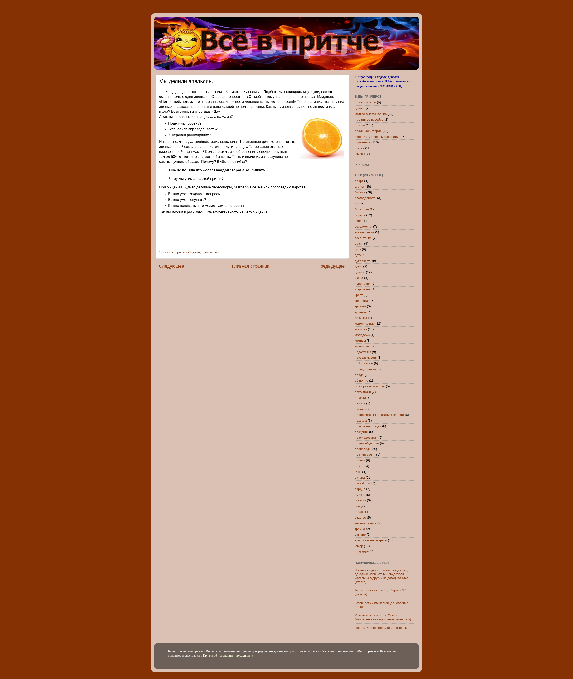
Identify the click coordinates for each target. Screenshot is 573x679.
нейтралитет (364, 363)
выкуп (359, 243)
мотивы (360, 340)
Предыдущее (331, 266)
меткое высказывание (371, 114)
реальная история (368, 131)
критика (360, 306)
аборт (359, 181)
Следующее (171, 266)
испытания (363, 283)
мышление (363, 346)
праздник (361, 432)
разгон (359, 466)
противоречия (365, 454)
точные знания (365, 523)
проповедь (362, 449)
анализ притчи (365, 102)
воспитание (363, 238)
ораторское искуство (370, 386)
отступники (363, 392)
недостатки (363, 352)
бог (357, 203)
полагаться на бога (390, 414)
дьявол (360, 272)
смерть (360, 494)
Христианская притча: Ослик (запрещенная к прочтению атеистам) (383, 617)
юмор (359, 153)
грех (358, 249)
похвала (361, 420)
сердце (360, 489)
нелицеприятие (366, 369)
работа (360, 460)
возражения (363, 226)
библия (360, 192)
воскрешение (364, 232)
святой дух (362, 483)
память (360, 403)
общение (193, 252)
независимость (366, 357)
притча (207, 252)
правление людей (368, 426)
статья (359, 148)
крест (359, 295)
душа (358, 266)
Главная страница (250, 266)
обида (359, 375)
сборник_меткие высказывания (377, 136)
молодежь (362, 335)
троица (360, 529)
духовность (363, 261)
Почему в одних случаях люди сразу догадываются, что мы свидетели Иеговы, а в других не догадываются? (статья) (382, 576)
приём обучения (367, 443)
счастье (360, 517)
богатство (362, 209)
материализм (364, 323)
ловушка (361, 317)
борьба (360, 215)
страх (359, 511)
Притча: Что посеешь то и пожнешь (381, 627)
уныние (360, 534)
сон (357, 506)
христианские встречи (371, 540)
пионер (360, 409)
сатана (360, 477)
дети (358, 255)
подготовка (363, 414)
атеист (359, 186)
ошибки (360, 397)
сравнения (362, 142)
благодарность (365, 198)
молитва (361, 329)
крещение (362, 300)
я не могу (362, 551)
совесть (360, 500)
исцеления (363, 289)
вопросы (178, 252)
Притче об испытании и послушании (228, 655)
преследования (366, 437)
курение (361, 312)
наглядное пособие (369, 119)
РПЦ (358, 472)
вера (358, 220)
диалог (360, 108)
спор (217, 252)
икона (359, 278)
